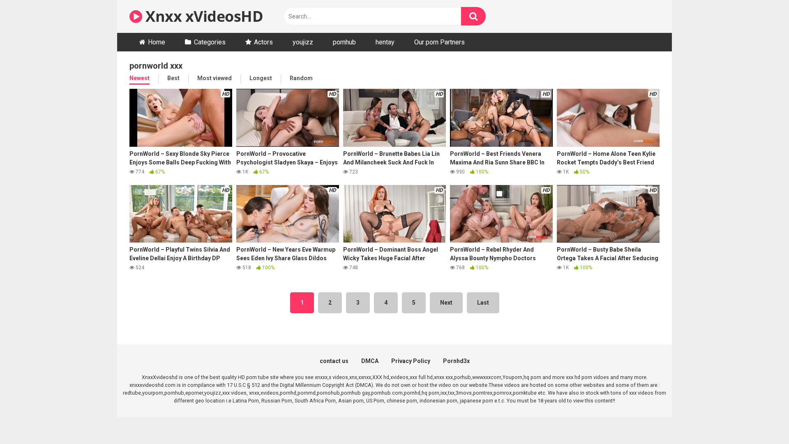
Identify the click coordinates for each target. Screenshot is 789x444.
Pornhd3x (456, 361)
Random (301, 78)
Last (483, 302)
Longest (260, 78)
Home (156, 42)
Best (173, 78)
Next (446, 302)
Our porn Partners (439, 42)
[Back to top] (761, 419)
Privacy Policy (410, 361)
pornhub (344, 42)
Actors (263, 42)
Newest (139, 78)
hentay (385, 42)
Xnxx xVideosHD (202, 16)
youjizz (303, 42)
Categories (210, 42)
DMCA (369, 361)
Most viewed (214, 78)
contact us (334, 361)
